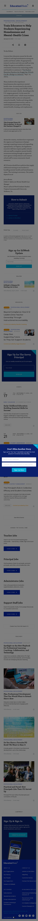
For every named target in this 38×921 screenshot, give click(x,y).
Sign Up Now (19, 470)
